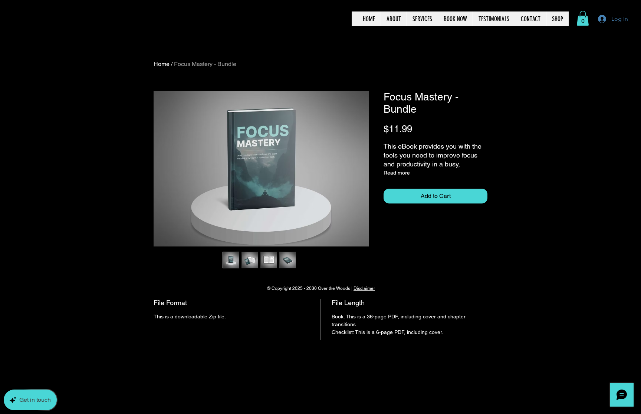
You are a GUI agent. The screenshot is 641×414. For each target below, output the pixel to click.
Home (162, 63)
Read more (397, 173)
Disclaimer (364, 288)
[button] (582, 18)
